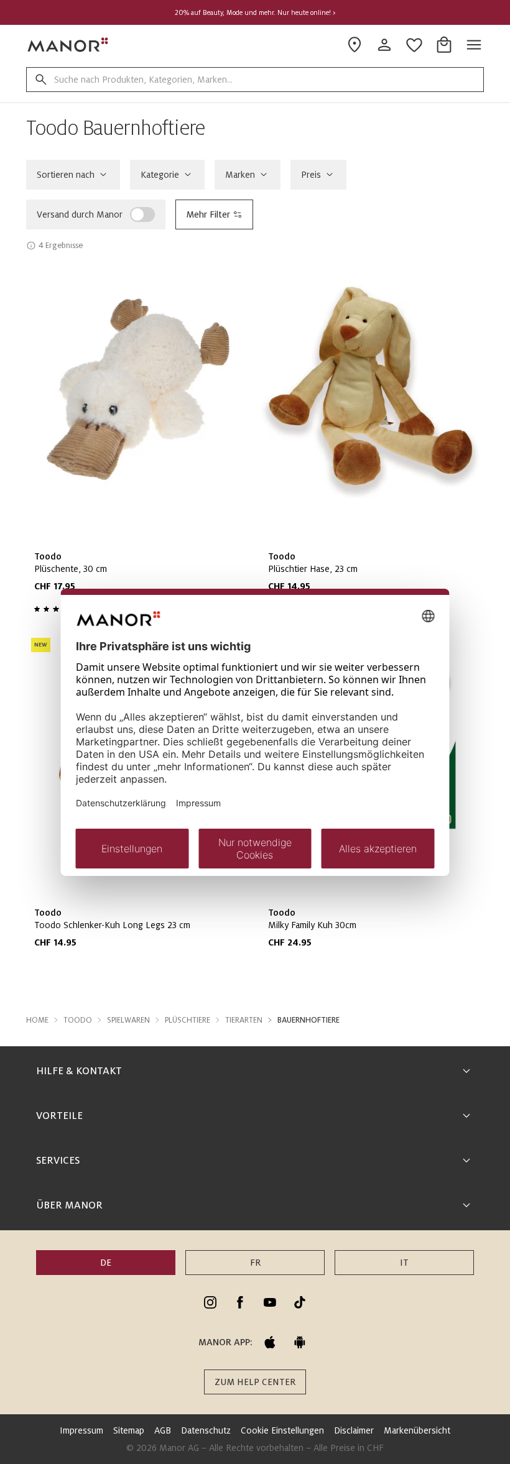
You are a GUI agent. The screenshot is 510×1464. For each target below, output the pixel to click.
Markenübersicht (417, 1430)
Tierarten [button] (243, 1020)
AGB (162, 1430)
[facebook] (240, 1302)
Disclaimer (354, 1430)
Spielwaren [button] (128, 1020)
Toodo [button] (77, 1020)
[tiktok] (299, 1302)
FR (255, 1263)
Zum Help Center (255, 1382)
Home (37, 1020)
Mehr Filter (208, 214)
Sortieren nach (66, 175)
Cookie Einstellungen (282, 1430)
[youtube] (269, 1302)
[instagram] (210, 1302)
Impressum (81, 1430)
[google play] (299, 1342)
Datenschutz (206, 1430)
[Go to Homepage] (68, 45)
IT (404, 1263)
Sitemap (128, 1430)
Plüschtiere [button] (187, 1020)
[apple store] (269, 1342)
